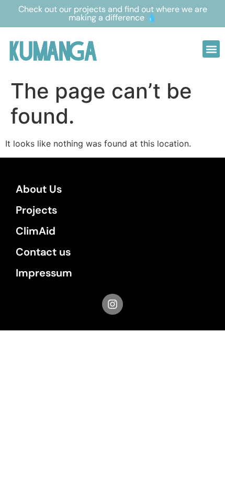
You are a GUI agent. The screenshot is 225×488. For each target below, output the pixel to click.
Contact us (43, 252)
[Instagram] (112, 304)
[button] (211, 49)
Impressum (44, 273)
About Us (39, 189)
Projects (36, 210)
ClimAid (35, 231)
